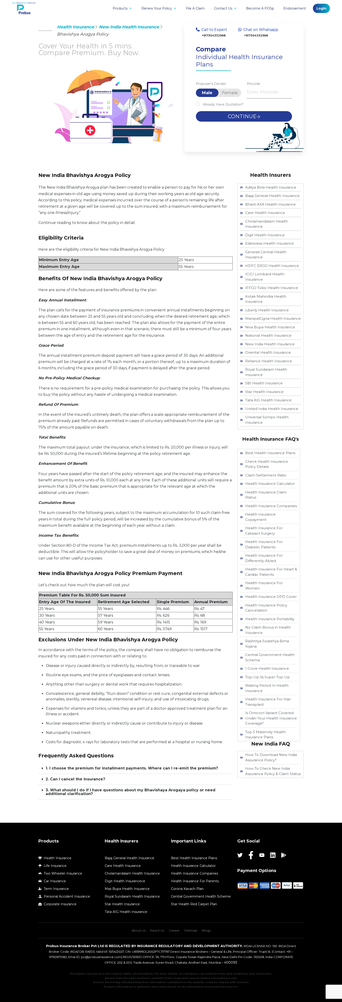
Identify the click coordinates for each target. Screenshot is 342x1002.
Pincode (253, 84)
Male (207, 92)
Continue (242, 116)
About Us (138, 930)
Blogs (206, 930)
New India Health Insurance (129, 27)
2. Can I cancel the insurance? (75, 779)
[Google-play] (283, 855)
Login (321, 8)
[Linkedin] (272, 855)
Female (230, 92)
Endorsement (294, 8)
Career (174, 930)
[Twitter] (240, 855)
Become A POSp (260, 8)
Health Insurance (75, 27)
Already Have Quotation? (223, 104)
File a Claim (195, 8)
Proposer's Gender (211, 84)
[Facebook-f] (251, 855)
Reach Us (157, 930)
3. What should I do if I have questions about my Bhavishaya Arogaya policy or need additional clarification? (130, 792)
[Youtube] (262, 855)
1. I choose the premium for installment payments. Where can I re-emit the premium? (132, 768)
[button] (135, 768)
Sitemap (190, 930)
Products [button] (120, 8)
